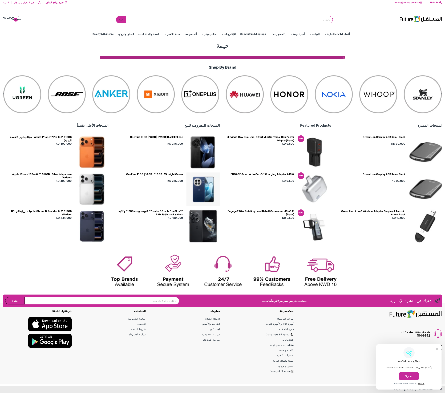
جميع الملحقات (286, 329)
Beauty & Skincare (280, 371)
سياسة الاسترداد (211, 339)
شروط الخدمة (138, 329)
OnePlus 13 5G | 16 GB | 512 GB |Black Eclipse (156, 136)
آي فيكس (215, 329)
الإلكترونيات (288, 339)
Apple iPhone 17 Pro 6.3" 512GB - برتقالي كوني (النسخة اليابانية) (41, 138)
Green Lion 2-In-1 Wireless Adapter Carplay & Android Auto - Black (373, 213)
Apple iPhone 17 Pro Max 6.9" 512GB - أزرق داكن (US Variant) (41, 213)
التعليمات (141, 323)
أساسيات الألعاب (285, 355)
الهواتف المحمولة (285, 318)
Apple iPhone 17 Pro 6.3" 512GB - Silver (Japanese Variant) (42, 176)
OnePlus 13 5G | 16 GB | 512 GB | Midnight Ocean (154, 174)
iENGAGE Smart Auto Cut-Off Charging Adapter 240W (262, 174)
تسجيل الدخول (29, 2)
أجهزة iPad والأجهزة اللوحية (279, 323)
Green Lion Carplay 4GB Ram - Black (384, 136)
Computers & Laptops (278, 334)
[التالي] (441, 94)
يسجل (17, 2)
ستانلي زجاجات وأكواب (282, 344)
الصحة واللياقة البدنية (283, 360)
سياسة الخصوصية (211, 334)
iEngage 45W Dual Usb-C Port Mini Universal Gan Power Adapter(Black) (260, 138)
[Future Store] (420, 18)
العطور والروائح (286, 365)
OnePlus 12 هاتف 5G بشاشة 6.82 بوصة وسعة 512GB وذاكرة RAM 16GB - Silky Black (151, 213)
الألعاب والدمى (286, 350)
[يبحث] (121, 19)
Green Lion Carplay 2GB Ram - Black (384, 174)
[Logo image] (422, 94)
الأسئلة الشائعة (212, 318)
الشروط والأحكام (211, 323)
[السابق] (3, 94)
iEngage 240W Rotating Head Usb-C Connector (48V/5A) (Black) (260, 213)
